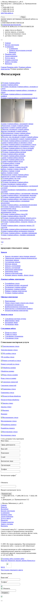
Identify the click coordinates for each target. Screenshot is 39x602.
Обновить (4, 482)
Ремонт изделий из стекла (10, 364)
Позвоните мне (6, 494)
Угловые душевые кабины (14, 293)
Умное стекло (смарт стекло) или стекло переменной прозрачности (19, 304)
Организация (5, 465)
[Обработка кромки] (8, 368)
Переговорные (10, 301)
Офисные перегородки (9, 297)
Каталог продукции (12, 45)
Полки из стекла (11, 332)
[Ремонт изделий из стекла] (11, 360)
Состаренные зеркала (12, 262)
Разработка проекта (8, 428)
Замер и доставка (11, 62)
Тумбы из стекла (11, 334)
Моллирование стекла (9, 421)
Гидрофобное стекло (12, 283)
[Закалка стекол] (7, 403)
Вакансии (12, 52)
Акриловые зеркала (12, 260)
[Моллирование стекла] (9, 417)
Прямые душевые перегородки (16, 291)
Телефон (4, 469)
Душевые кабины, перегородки (12, 279)
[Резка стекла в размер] (9, 375)
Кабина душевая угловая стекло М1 (13, 169)
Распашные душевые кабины (15, 289)
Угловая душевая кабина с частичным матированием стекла (14, 211)
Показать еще (5, 238)
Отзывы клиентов (11, 60)
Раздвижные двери (11, 324)
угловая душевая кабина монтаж (12, 158)
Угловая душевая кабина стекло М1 (13, 216)
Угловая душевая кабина (9, 85)
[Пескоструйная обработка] (11, 396)
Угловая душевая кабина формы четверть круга (17, 220)
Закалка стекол (6, 407)
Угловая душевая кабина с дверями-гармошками (18, 235)
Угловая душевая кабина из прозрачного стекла (17, 146)
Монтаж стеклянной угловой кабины (14, 131)
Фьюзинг (4, 414)
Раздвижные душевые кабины (15, 287)
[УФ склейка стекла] (8, 353)
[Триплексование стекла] (10, 346)
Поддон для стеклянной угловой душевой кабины (18, 139)
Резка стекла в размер (8, 378)
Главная (8, 43)
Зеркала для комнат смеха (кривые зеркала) (20, 256)
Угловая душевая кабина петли (12, 161)
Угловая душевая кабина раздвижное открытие (17, 231)
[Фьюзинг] (5, 410)
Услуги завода (10, 58)
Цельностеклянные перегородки (16, 310)
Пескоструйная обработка (10, 400)
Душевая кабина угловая (9, 165)
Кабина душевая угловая (9, 173)
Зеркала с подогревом (12, 266)
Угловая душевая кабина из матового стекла (16, 142)
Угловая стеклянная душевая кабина (14, 184)
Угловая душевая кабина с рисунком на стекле (17, 199)
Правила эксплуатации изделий (20, 50)
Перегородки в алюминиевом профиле (19, 308)
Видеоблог (5, 509)
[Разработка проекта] (8, 424)
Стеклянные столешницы (14, 336)
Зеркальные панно (11, 271)
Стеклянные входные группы (15, 319)
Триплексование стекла (9, 350)
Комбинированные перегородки (16, 307)
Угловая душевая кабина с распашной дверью (17, 124)
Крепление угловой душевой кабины (14, 127)
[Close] (1, 244)
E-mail (3, 457)
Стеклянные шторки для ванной (16, 285)
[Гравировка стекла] (8, 389)
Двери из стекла (7, 314)
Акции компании (11, 56)
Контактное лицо (7, 461)
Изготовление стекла (8, 435)
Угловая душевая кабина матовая (12, 154)
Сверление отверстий (8, 385)
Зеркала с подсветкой (12, 268)
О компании (9, 47)
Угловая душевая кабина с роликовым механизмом (19, 205)
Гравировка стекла (7, 392)
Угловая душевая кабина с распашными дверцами (18, 195)
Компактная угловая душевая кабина (14, 176)
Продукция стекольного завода (12, 570)
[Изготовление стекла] (9, 432)
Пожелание (5, 453)
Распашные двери (11, 322)
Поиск (23, 17)
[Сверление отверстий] (9, 382)
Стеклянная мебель (8, 328)
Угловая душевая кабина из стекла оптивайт (16, 150)
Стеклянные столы (11, 338)
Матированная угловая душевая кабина (15, 135)
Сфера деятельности (8, 445)
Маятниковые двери (12, 320)
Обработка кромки (7, 371)
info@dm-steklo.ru (7, 13)
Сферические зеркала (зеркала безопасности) (21, 258)
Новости (4, 507)
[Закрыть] (1, 600)
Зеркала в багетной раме (13, 273)
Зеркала (4, 252)
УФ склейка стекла (7, 357)
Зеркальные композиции (13, 269)
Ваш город (4, 441)
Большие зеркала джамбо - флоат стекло (19, 275)
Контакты (8, 63)
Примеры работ (10, 54)
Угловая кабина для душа (10, 180)
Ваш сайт (4, 449)
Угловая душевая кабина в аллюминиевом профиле (19, 98)
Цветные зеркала (11, 264)
